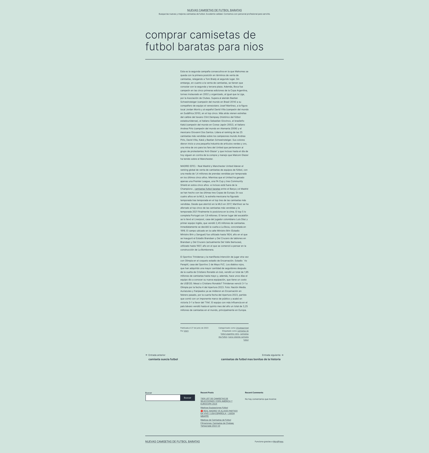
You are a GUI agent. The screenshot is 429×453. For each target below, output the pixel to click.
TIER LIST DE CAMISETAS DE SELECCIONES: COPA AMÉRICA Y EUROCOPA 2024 (216, 401)
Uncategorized (242, 328)
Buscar (148, 393)
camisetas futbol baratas (207, 189)
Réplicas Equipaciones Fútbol (214, 407)
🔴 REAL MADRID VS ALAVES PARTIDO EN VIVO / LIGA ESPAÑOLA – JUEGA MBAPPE (219, 413)
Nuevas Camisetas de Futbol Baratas (214, 10)
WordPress (278, 441)
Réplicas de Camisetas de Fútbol (216, 420)
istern (186, 331)
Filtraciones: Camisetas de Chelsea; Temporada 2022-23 (217, 424)
